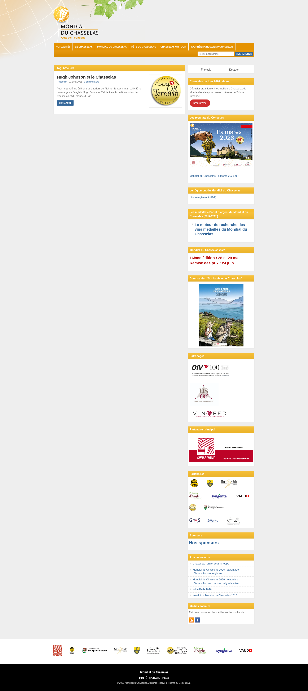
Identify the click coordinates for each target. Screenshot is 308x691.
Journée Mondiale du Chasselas (212, 46)
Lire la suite (65, 103)
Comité (143, 678)
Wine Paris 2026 (202, 589)
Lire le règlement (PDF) (203, 197)
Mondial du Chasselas (112, 46)
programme (200, 103)
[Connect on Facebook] (197, 620)
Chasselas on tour (173, 46)
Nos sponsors (204, 542)
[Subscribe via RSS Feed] (191, 620)
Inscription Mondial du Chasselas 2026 (215, 595)
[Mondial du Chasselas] (75, 37)
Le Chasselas (84, 46)
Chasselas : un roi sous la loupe (211, 563)
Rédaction (62, 81)
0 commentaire (91, 81)
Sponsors (154, 678)
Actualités (63, 46)
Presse (165, 678)
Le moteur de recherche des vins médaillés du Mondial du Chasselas (221, 229)
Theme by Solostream (179, 683)
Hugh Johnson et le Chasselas (86, 77)
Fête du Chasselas (143, 46)
